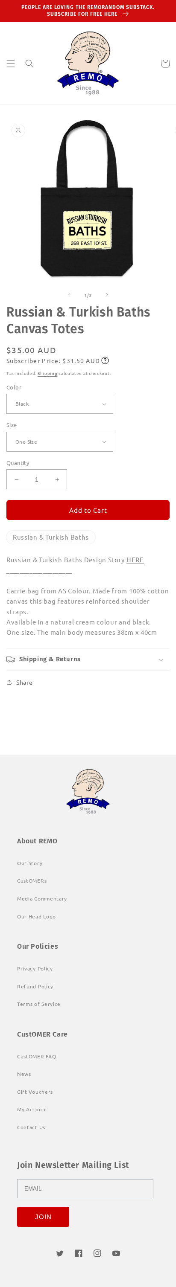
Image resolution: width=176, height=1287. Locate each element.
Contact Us (31, 1127)
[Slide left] (69, 294)
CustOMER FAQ (36, 1056)
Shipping (48, 373)
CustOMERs (32, 880)
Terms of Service (39, 1003)
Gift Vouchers (35, 1091)
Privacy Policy (35, 968)
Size (11, 424)
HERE (135, 559)
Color (13, 387)
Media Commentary (42, 898)
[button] (10, 63)
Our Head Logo (36, 916)
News (24, 1073)
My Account (32, 1109)
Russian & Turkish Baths (51, 537)
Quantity (17, 462)
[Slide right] (106, 294)
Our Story (29, 863)
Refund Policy (35, 986)
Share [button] (24, 682)
